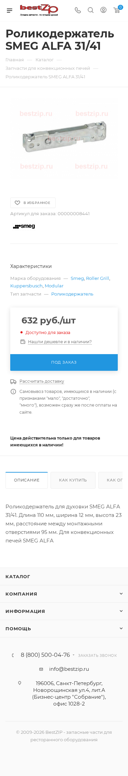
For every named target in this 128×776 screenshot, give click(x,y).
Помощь (18, 628)
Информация (25, 611)
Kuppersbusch (26, 285)
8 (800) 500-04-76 (45, 655)
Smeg (77, 278)
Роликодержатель (72, 294)
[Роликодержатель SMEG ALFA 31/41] (64, 138)
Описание (26, 480)
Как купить (73, 480)
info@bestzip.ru (69, 669)
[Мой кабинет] (103, 10)
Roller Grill (97, 278)
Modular (54, 285)
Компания (21, 594)
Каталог (17, 576)
